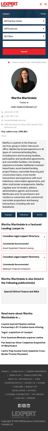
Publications (24, 215)
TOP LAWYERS (38, 394)
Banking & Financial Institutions (16, 269)
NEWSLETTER (31, 387)
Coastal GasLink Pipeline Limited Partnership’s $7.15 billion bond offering (22, 325)
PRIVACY (5, 371)
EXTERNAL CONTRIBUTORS (18, 394)
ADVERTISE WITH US (13, 383)
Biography (8, 215)
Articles (39, 215)
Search (24, 51)
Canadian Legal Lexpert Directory (21, 236)
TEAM (37, 379)
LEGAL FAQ (20, 398)
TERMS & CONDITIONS (33, 375)
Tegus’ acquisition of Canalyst (17, 332)
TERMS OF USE (15, 375)
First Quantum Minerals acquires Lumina (22, 337)
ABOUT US (12, 379)
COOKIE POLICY (17, 371)
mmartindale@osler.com (15, 120)
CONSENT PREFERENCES (36, 371)
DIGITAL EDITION (18, 391)
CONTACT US (29, 383)
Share (3, 136)
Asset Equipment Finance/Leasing (18, 248)
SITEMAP (41, 383)
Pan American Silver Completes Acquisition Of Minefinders (23, 344)
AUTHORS (32, 391)
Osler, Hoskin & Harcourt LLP (24, 107)
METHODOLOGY (25, 379)
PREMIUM (31, 398)
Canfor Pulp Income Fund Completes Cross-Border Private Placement (23, 352)
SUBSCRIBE (18, 387)
